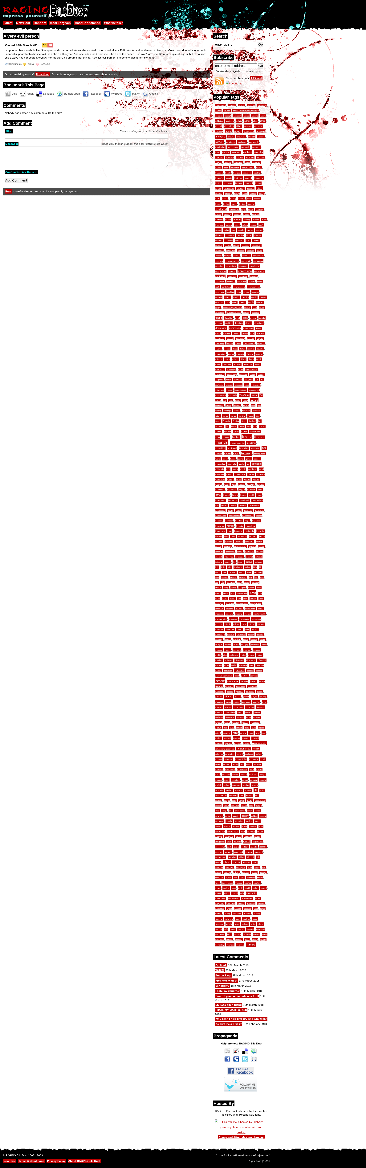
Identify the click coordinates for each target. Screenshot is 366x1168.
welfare (245, 924)
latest (249, 572)
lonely (233, 587)
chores (236, 245)
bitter (244, 194)
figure (250, 416)
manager (219, 603)
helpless (242, 505)
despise (226, 333)
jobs (229, 567)
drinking (218, 359)
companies (258, 261)
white (253, 924)
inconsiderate (240, 546)
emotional (219, 375)
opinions (243, 665)
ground (247, 479)
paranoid (260, 665)
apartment (230, 142)
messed (218, 624)
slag (217, 811)
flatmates (219, 426)
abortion (232, 105)
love (253, 593)
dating (218, 318)
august (218, 162)
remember (229, 754)
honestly (219, 521)
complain (219, 266)
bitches (218, 193)
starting (236, 826)
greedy (230, 479)
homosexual (247, 516)
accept (228, 116)
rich (242, 764)
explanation (220, 395)
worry (264, 934)
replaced (249, 754)
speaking (219, 821)
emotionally (232, 375)
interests (239, 557)
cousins (263, 297)
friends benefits (237, 443)
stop (243, 831)
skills (251, 806)
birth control (229, 188)
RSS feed (256, 78)
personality (240, 686)
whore (260, 924)
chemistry (239, 240)
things (236, 872)
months (260, 634)
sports (257, 821)
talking (226, 862)
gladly (243, 469)
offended (262, 660)
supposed (238, 852)
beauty (229, 178)
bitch (259, 188)
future (232, 459)
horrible (230, 526)
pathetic (244, 676)
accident (237, 116)
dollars (242, 349)
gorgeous (219, 474)
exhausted (256, 385)
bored (225, 199)
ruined (259, 769)
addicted (219, 121)
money (251, 634)
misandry (219, 629)
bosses (257, 199)
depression (235, 328)
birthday (240, 188)
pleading (219, 702)
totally (259, 878)
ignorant (253, 536)
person (219, 686)
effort (240, 369)
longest (242, 588)
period (262, 681)
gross (238, 479)
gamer (248, 459)
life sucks (231, 583)
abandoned (220, 105)
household (250, 526)
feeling (218, 411)
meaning (219, 614)
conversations (253, 287)
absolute (251, 105)
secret (245, 780)
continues (241, 282)
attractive (261, 157)
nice (225, 655)
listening (255, 583)
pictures (218, 697)
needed (218, 650)
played (254, 697)
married (239, 609)
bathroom (247, 173)
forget (236, 431)
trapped (238, 883)
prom (248, 717)
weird (236, 924)
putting (245, 722)
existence (219, 390)
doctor (227, 349)
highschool (220, 510)
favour (246, 406)
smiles (257, 811)
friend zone (259, 437)
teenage (219, 867)
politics (236, 702)
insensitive (230, 552)
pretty (240, 712)
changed (219, 235)
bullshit (237, 219)
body (217, 199)
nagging (244, 645)
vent (256, 909)
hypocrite (260, 531)
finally (217, 421)
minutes (261, 624)
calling (245, 225)
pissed (228, 696)
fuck (264, 448)
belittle (218, 183)
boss (249, 199)
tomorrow (251, 878)
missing (255, 629)
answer (231, 137)
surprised (259, 852)
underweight (233, 898)
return (235, 764)
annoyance (249, 131)
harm (260, 490)
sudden (245, 847)
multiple (218, 645)
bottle (234, 204)
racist (247, 728)
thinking (245, 873)
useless (237, 909)
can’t (261, 225)
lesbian (233, 577)
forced (262, 426)
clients (259, 251)
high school (254, 505)
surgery (249, 852)
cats (233, 230)
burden (256, 220)
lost (232, 593)
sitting (226, 806)
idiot (226, 536)
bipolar (218, 188)
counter (255, 292)
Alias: (9, 131)
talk (258, 857)
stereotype (220, 831)
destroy (236, 333)
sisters (218, 806)
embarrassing (251, 369)
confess (232, 271)
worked (237, 934)
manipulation (242, 603)
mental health (260, 614)
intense (259, 552)
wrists (247, 939)
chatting (240, 235)
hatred (243, 495)
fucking (246, 453)
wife (226, 929)
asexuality (236, 152)
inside (239, 552)
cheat (248, 235)
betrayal (238, 183)
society (245, 816)
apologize (242, 142)
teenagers (240, 867)
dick (252, 333)
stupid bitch (258, 842)
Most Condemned (87, 23)
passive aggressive (223, 676)
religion (256, 749)
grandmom (220, 479)
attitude (239, 157)
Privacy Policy (56, 1160)
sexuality (219, 790)
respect (218, 759)
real (263, 733)
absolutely (262, 105)
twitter (226, 893)
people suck (232, 681)
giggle (241, 464)
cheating (229, 240)
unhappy (231, 903)
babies (218, 168)
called (237, 225)
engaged (219, 380)
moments (241, 634)
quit (225, 728)
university (251, 903)
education (219, 369)
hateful (226, 495)
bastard (236, 173)
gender (257, 459)
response (229, 759)
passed (259, 671)
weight (229, 924)
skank (244, 806)
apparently (253, 142)
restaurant (253, 759)
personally (252, 686)
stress (238, 836)
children (218, 245)
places (238, 697)
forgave (227, 431)
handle (241, 485)
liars (262, 577)
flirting (233, 426)
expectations (240, 390)
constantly (219, 282)
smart (249, 811)
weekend (219, 924)
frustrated (232, 448)
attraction (250, 157)
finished (252, 421)
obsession (250, 660)
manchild (230, 603)
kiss (224, 572)
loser (259, 588)
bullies (228, 220)
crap (228, 302)
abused (227, 111)
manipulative (255, 603)
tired (242, 877)
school (253, 774)
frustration (255, 448)
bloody (262, 194)
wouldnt (238, 939)
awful (247, 162)
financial (226, 421)
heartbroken (257, 500)
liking (239, 583)
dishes (230, 344)
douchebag (220, 354)
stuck (229, 842)
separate (236, 785)
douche (260, 349)
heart (259, 495)
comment (246, 256)
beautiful (219, 178)
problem (219, 717)
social (227, 816)
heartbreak (244, 500)
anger (229, 131)
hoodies (238, 521)
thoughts (219, 878)
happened (220, 490)
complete (243, 266)
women (250, 929)
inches (218, 546)
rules (217, 775)
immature (239, 541)
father (228, 405)
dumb (217, 364)
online (234, 665)
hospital (239, 526)
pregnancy (238, 707)
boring (233, 199)
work (229, 934)
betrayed (249, 183)
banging (219, 173)
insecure (219, 552)
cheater (218, 240)
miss (247, 629)
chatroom (230, 235)
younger (230, 945)
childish (256, 240)
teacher (236, 862)
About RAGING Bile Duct (84, 1160)
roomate (219, 769)
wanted (247, 914)
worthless (219, 939)
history (230, 510)
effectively (231, 369)
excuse (229, 385)
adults (239, 121)
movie (245, 640)
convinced (219, 292)
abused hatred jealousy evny (245, 111)
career (218, 230)
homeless (248, 510)
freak (217, 437)
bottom (242, 204)
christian (245, 245)
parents (239, 670)
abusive (218, 116)
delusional (258, 323)
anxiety (251, 137)
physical (239, 692)
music (236, 645)
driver (227, 359)
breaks (218, 215)
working (247, 934)
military (236, 624)
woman (241, 929)
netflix (218, 655)
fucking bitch (259, 454)
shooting (233, 795)
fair (224, 400)
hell (216, 505)
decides (228, 323)
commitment (258, 256)
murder (228, 645)
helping (233, 505)
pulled (227, 722)
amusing (219, 131)
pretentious (230, 712)
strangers (229, 836)
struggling (219, 842)
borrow (241, 199)
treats (217, 888)
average (227, 162)
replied (259, 754)
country (218, 297)
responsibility (241, 759)
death (245, 318)
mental (248, 614)
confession (245, 271)
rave (257, 733)
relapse (237, 743)
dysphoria (248, 364)
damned (255, 313)
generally (232, 464)
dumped (237, 364)
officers (218, 665)
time (235, 878)
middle (228, 624)
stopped (251, 831)
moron (228, 640)
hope (247, 521)
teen (255, 862)
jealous (249, 562)
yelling (263, 939)
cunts (261, 307)
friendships (220, 448)
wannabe (237, 914)
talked (218, 862)
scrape (263, 775)
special (229, 821)
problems (230, 717)
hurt (230, 531)
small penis (240, 811)
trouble (226, 888)
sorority (263, 816)
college (227, 256)
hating (235, 495)
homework (259, 510)
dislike (238, 344)
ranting (243, 733)
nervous (256, 650)
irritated (258, 557)
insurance (249, 552)
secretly (253, 780)
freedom (235, 437)
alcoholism (229, 126)
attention (230, 157)
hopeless (256, 521)
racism (239, 728)
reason (236, 738)
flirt (227, 426)
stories (260, 831)
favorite (237, 406)
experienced (254, 390)
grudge (218, 485)
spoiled (249, 821)
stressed (248, 836)
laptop (241, 572)
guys (234, 485)
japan (240, 562)
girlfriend (256, 464)
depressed (220, 328)
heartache (232, 500)
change (259, 230)
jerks (223, 567)
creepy (243, 302)
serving (246, 785)
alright (239, 126)
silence (218, 800)
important (249, 541)
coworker (219, 302)
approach (245, 147)
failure (218, 400)
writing (255, 939)
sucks (236, 847)
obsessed (239, 660)
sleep (224, 811)
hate (218, 494)
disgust (260, 338)
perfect (253, 681)
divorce (218, 349)
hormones (219, 526)
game (240, 459)
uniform (241, 903)
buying (229, 225)
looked (251, 588)
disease (250, 338)
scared (244, 775)
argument (256, 147)
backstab (235, 168)
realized (227, 738)
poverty (228, 707)
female (237, 411)
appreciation (233, 147)
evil (256, 380)
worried (256, 934)
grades (251, 474)
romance (257, 764)
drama (231, 354)
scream (218, 780)
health (251, 495)
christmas (219, 251)
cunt (255, 307)
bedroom (238, 178)
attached (219, 157)
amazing (248, 126)
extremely (232, 395)
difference (219, 338)
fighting (242, 416)
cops (239, 292)
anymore (219, 142)
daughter (229, 318)
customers (219, 313)
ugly (242, 893)
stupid (246, 841)
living (226, 588)
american (258, 126)
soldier (254, 816)
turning (218, 893)
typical (235, 893)
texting (218, 873)
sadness (226, 775)
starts (244, 826)
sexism (255, 785)
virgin (262, 909)
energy (261, 375)
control (251, 282)
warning (218, 919)
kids (255, 567)
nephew (246, 650)
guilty (226, 485)
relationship (259, 743)
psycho (218, 722)
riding (248, 764)
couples (245, 297)
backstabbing (248, 168)
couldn (246, 292)
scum (226, 780)
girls (228, 469)
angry (237, 131)
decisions (239, 323)
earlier (257, 364)
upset (229, 909)
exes (247, 385)
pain (251, 665)
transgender (227, 883)
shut (241, 795)
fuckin (235, 454)
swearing (232, 857)
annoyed (261, 131)
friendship (251, 443)
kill (260, 567)
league (225, 577)
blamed (253, 194)
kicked (247, 567)
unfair (257, 898)
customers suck (234, 313)
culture (247, 307)
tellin (250, 867)
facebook (244, 395)
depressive (248, 328)
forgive (244, 431)
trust (234, 888)
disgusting (219, 344)
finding (236, 421)
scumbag (236, 780)
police (228, 702)
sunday (228, 852)
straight (218, 836)
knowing (232, 572)
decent (253, 318)
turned (264, 888)
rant (235, 732)
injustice (252, 546)
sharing (248, 790)
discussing (240, 338)
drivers (235, 359)
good (261, 469)
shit (255, 790)
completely (254, 266)
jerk (216, 567)
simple (227, 800)
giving (235, 469)
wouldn (229, 939)
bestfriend (228, 183)
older (226, 665)
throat (228, 878)
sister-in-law (260, 800)
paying (254, 676)
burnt (264, 220)
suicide (263, 847)
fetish (217, 416)
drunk (258, 359)
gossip (229, 474)
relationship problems (224, 749)
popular (256, 702)
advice (247, 121)
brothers (219, 220)
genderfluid (220, 464)
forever (218, 431)
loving (232, 598)
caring (226, 230)
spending (239, 821)
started (227, 826)
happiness (231, 490)
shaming (238, 790)
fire (259, 421)
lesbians (242, 577)
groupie (256, 479)
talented (250, 857)
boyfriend (221, 209)
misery (239, 629)
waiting (218, 914)
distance (261, 344)
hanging (250, 485)
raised (218, 733)
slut (230, 811)
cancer (253, 225)
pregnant (250, 707)
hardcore (251, 490)
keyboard (238, 567)
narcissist (255, 645)
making (253, 598)
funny (225, 459)
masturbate (250, 609)
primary (248, 712)
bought (251, 204)
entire (228, 380)
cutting (246, 313)
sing (234, 800)
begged (248, 178)
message (233, 619)
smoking (219, 816)
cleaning (250, 251)
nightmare (234, 655)
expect (229, 390)
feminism (246, 411)
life (222, 582)
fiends (233, 416)
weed (254, 919)
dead (237, 318)
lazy (217, 577)
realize (218, 738)
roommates (242, 769)
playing (263, 697)
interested (229, 557)
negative (237, 650)
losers (218, 593)
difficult (230, 338)
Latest (7, 23)
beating (257, 173)
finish (244, 421)
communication (232, 261)
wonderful (260, 929)
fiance (225, 416)
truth (240, 888)
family (254, 400)
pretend (218, 712)
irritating (218, 562)
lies (216, 583)
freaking (226, 437)
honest (259, 516)
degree (249, 323)
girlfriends (219, 469)
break (250, 209)
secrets (263, 780)
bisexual (250, 188)
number (218, 660)
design (259, 328)
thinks (254, 873)
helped (224, 505)
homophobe (220, 516)
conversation (239, 287)
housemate (220, 531)
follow (241, 426)
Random (40, 23)
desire (218, 333)
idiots (233, 536)
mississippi (220, 634)
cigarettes (230, 251)
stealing (253, 826)
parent (218, 671)
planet (246, 697)
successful (220, 847)
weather (246, 919)
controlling (226, 287)
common (219, 261)
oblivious (228, 660)
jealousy (258, 562)
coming (236, 256)
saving (235, 775)
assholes (258, 152)
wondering (220, 934)
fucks (217, 459)
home (238, 510)
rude (252, 769)
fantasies (219, 406)
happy (242, 490)
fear (253, 406)
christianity (256, 245)
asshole (247, 152)
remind (240, 754)
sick (256, 795)
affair (255, 121)
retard (218, 764)
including (228, 546)
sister (249, 800)
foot (255, 426)
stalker (218, 826)
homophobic (234, 516)
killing (217, 572)
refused (255, 738)
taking (241, 857)
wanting (256, 914)
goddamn (252, 469)
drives (243, 359)
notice (259, 655)
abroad (241, 105)
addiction (230, 121)
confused (220, 276)
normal (251, 655)
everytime (248, 380)
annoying (220, 136)
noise (243, 655)
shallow (229, 790)
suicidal (254, 847)
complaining (231, 266)
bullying (247, 220)
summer (218, 852)
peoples (244, 681)
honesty (229, 521)
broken (246, 215)
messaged (244, 619)
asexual (225, 152)
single (241, 800)
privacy (257, 712)
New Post (23, 23)
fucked (218, 453)
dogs (235, 349)
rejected (228, 743)
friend (247, 436)
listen (246, 583)
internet (249, 557)
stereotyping (232, 831)
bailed (259, 168)
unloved (261, 903)
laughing (258, 572)
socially (236, 816)
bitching (228, 194)
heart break (220, 500)
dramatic (240, 354)
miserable (230, 629)
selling (227, 785)
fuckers (227, 454)
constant (254, 277)
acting (246, 116)
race (232, 728)
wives (232, 929)
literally (218, 588)
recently (245, 738)
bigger (258, 183)
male (261, 598)
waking (227, 914)
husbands (249, 531)
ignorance (242, 536)
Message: (11, 143)
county (227, 297)
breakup (227, 215)
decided (218, 323)
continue (231, 282)
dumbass (227, 364)
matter (260, 609)
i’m (234, 562)
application (220, 147)
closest (218, 256)
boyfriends (234, 209)
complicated (220, 271)
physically (250, 692)
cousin (254, 297)
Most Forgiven (60, 23)
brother (255, 214)
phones (230, 692)
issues (227, 562)
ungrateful (219, 903)
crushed (259, 302)
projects (240, 717)
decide (262, 318)
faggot (254, 395)
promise (256, 717)
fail (261, 395)
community (246, 261)
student (237, 842)
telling (257, 867)
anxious (261, 137)
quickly (218, 728)
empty (252, 375)
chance (250, 230)
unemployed (247, 898)
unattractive (251, 893)
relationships (243, 748)
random (226, 733)
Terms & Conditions (31, 1160)
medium (229, 614)
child (248, 240)
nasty (264, 645)
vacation (247, 909)
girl (248, 464)
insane (261, 546)
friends (221, 442)
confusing (232, 277)
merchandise (221, 619)
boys (243, 209)
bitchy (237, 193)
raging (261, 728)
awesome (238, 162)
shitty (262, 790)
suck (229, 847)
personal (229, 686)
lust (239, 598)
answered (241, 137)
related (246, 743)
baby (226, 168)
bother (226, 204)
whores (218, 929)
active (263, 116)
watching (229, 919)
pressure (260, 707)
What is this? (113, 23)
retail (263, 759)
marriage (229, 609)
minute (252, 624)
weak (237, 919)
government (240, 474)
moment (230, 634)
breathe (237, 215)
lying (245, 598)
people (220, 681)
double (251, 349)
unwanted (219, 909)
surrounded (220, 857)
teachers (246, 862)
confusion (243, 277)
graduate (261, 474)
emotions (243, 375)
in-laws (259, 541)
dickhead (261, 333)
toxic (217, 883)
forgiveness (255, 431)
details (245, 333)
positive (218, 707)
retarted (226, 764)
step (261, 826)
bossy (218, 204)
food (249, 426)
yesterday (219, 945)
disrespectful (248, 344)
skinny (259, 806)
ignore (262, 536)
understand (220, 898)
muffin (262, 640)
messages (256, 619)
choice (228, 245)
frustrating (243, 448)
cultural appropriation (232, 307)
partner (250, 671)
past (237, 676)
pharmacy (219, 692)
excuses (238, 385)
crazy (234, 302)
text (264, 867)
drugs (251, 359)
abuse (218, 111)
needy (227, 650)
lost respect (242, 593)
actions (255, 116)
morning (218, 640)
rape (251, 733)
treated (248, 883)
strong (257, 836)
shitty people (221, 795)
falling (245, 400)
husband (238, 531)
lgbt (250, 577)
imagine (228, 541)
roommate (230, 769)
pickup (259, 692)
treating (257, 883)
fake (231, 400)
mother (237, 639)
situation (235, 806)
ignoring (218, 541)
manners (219, 609)
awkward (256, 162)
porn (264, 702)
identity (218, 536)
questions (255, 722)
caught (241, 230)
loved (224, 598)
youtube (240, 945)
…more (250, 944)
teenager (230, 867)
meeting (238, 614)
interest (218, 557)
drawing (249, 354)
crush (251, 302)
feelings (227, 411)
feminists (256, 411)
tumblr (247, 888)
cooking (230, 292)
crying (218, 307)
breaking (259, 209)
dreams (259, 354)
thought (263, 872)
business (219, 225)
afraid (262, 121)
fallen (237, 400)
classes (241, 251)
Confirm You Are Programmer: (21, 172)
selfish (218, 785)
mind (244, 624)
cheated (257, 235)
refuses (218, 743)
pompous (246, 702)
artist (217, 152)
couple (236, 297)
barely (228, 173)
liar (256, 577)
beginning (258, 178)
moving (254, 640)
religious (219, 754)
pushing (235, 722)
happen (260, 485)
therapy (227, 873)
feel (259, 406)
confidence (259, 271)
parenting (228, 671)
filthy (258, 416)
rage (254, 728)
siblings (249, 795)
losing (225, 593)
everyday (238, 380)
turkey (255, 888)
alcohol (218, 126)
